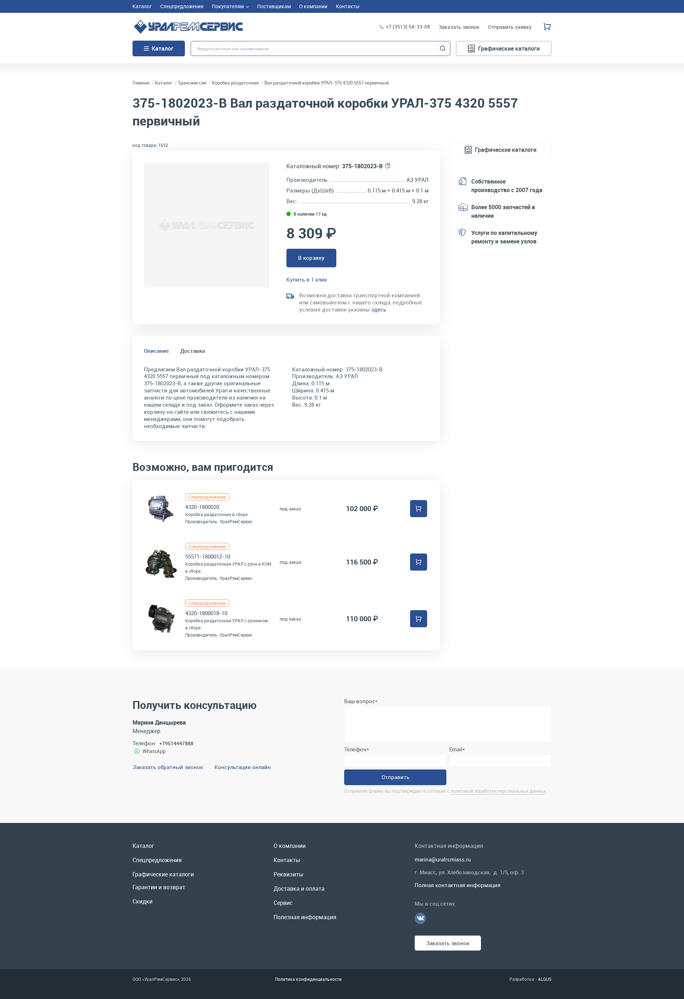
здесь (378, 309)
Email (457, 749)
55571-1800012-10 (207, 556)
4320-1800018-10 (206, 613)
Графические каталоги (509, 48)
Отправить (395, 777)
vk (420, 918)
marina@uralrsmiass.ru (443, 859)
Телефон (356, 749)
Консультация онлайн (242, 767)
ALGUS (544, 979)
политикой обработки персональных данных (498, 791)
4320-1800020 (202, 506)
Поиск (442, 48)
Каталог (162, 48)
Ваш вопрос (360, 701)
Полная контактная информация (458, 885)
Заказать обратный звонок (168, 767)
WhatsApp (154, 751)
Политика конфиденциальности (308, 979)
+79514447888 (176, 743)
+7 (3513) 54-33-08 (408, 26)
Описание (156, 350)
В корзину (311, 257)
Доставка (192, 350)
